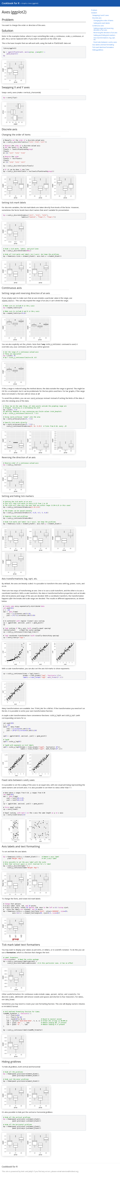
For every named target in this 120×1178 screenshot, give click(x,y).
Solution (94, 13)
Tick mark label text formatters (103, 47)
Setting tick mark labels (102, 23)
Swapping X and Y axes (100, 15)
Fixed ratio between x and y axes (105, 42)
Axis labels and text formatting (103, 45)
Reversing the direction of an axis (105, 33)
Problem (94, 10)
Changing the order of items (103, 20)
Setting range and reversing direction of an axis (103, 29)
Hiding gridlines (97, 50)
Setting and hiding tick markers (104, 35)
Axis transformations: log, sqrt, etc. (104, 39)
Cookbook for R (10, 3)
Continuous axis (98, 26)
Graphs (24, 3)
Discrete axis (96, 18)
